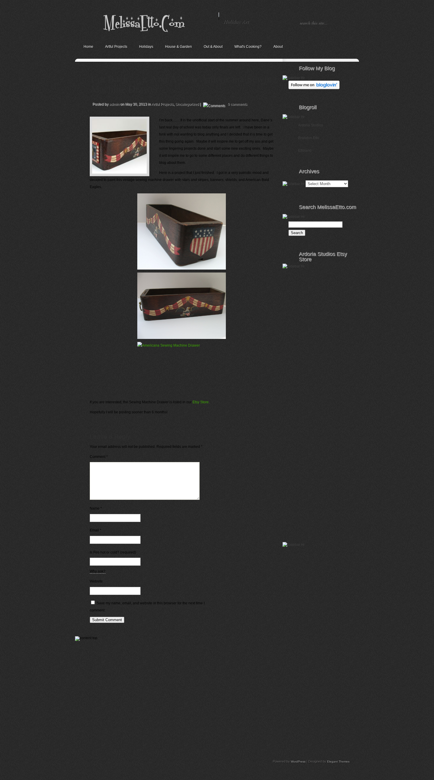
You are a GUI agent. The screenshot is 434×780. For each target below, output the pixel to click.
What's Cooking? (248, 47)
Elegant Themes (338, 761)
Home (88, 47)
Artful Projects (116, 47)
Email (95, 530)
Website (96, 581)
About (278, 47)
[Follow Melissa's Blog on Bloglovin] (314, 88)
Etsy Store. (201, 402)
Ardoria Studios (310, 125)
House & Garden (178, 47)
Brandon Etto (308, 138)
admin (114, 104)
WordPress (298, 761)
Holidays (146, 47)
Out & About (213, 47)
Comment (99, 457)
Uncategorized (187, 104)
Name (96, 508)
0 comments (237, 104)
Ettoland (304, 151)
